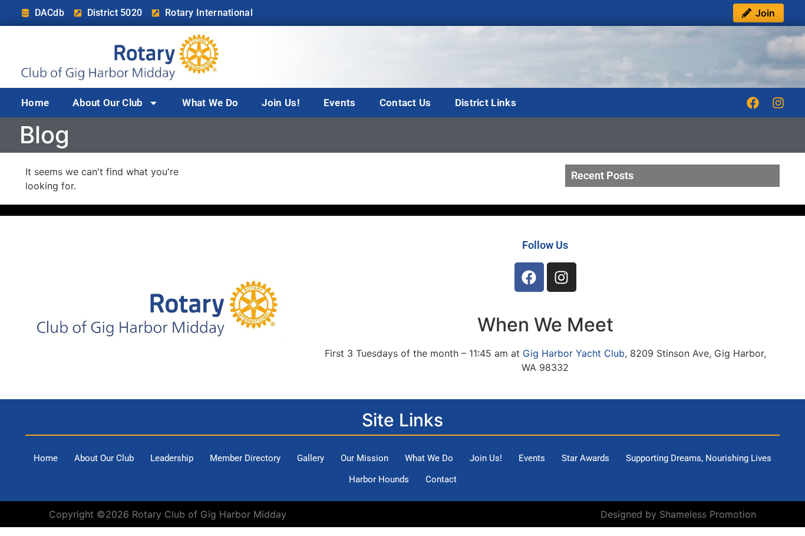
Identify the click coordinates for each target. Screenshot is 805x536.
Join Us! (280, 102)
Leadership (171, 458)
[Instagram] (778, 102)
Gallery (310, 458)
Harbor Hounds (379, 479)
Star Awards (585, 458)
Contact (441, 479)
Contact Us (405, 102)
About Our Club (107, 102)
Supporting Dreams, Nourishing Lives (698, 458)
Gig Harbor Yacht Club (574, 353)
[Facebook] (752, 102)
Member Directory (245, 458)
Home (35, 102)
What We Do (210, 102)
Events (340, 102)
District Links (485, 102)
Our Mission (364, 458)
